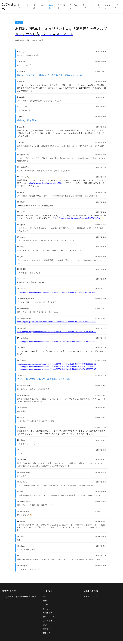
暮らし (51, 6)
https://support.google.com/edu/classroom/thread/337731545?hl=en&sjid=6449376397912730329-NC (56, 364)
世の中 (42, 6)
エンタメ (107, 6)
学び (98, 6)
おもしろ (117, 6)
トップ (20, 6)
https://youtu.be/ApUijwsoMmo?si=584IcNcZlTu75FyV (77, 218)
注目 (27, 6)
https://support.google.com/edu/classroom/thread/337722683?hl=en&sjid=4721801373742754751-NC (56, 292)
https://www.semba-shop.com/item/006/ (45, 183)
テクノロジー (73, 6)
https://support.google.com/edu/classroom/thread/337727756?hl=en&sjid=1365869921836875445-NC (56, 331)
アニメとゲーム (87, 6)
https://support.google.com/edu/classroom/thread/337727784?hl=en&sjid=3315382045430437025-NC (56, 321)
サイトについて (90, 596)
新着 (34, 6)
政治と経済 (61, 6)
